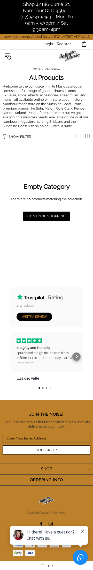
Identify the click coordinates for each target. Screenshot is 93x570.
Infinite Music (70, 56)
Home (37, 68)
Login (48, 44)
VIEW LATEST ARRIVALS (70, 37)
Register (64, 44)
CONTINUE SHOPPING (46, 216)
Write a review (34, 317)
